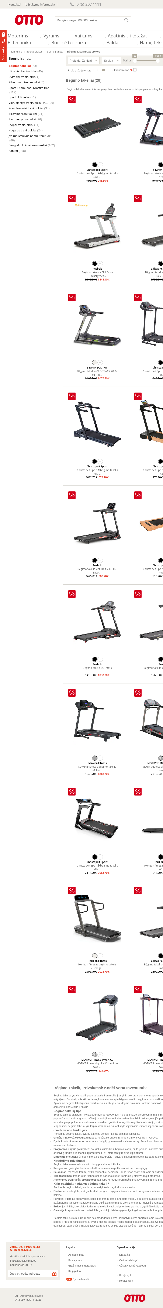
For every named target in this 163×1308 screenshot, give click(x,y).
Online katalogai (128, 1260)
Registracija (126, 1280)
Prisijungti (125, 1275)
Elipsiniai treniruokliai (22, 71)
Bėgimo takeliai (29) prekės (83, 51)
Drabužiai (125, 1254)
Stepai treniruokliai (20, 125)
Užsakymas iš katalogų (132, 1265)
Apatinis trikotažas (128, 36)
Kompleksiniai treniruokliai (25, 108)
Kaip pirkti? (74, 1271)
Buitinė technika (68, 43)
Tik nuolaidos (122, 70)
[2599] (158, 61)
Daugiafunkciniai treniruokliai (27, 145)
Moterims (18, 36)
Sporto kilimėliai (19, 97)
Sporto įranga (55, 51)
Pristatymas (75, 1260)
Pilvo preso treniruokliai (24, 82)
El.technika (19, 43)
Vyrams (51, 36)
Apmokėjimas (76, 1254)
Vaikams (83, 36)
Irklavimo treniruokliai (22, 113)
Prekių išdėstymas (79, 70)
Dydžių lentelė (81, 1279)
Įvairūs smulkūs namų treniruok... (30, 136)
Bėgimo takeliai (19, 65)
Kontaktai (14, 4)
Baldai (113, 43)
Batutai (13, 150)
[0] (135, 61)
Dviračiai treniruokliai (22, 76)
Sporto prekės (34, 51)
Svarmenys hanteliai (22, 119)
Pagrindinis (15, 51)
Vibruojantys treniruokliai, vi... (28, 102)
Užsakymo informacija (40, 4)
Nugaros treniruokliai (22, 130)
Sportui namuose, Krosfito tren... (30, 88)
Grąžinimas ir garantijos (82, 1265)
